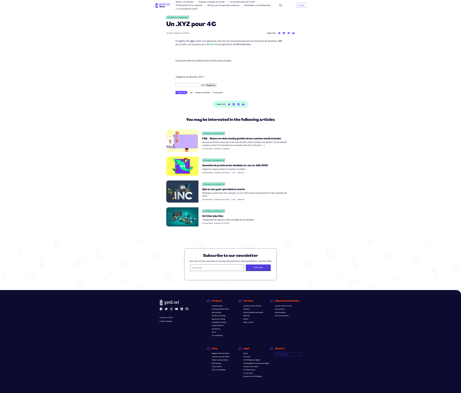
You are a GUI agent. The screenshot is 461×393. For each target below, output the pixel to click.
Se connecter (282, 354)
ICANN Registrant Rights (251, 360)
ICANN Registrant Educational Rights (256, 363)
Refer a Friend (248, 322)
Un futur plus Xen (212, 216)
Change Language (165, 321)
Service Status (280, 309)
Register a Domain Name (220, 353)
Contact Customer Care (283, 306)
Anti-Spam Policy (249, 370)
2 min (233, 172)
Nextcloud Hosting (218, 319)
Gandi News (208, 149)
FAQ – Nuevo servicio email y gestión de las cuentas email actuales (241, 139)
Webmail (246, 316)
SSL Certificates (217, 335)
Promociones (218, 92)
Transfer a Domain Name (220, 357)
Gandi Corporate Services (252, 306)
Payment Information (251, 366)
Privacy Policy (248, 373)
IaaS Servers (216, 329)
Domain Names (217, 306)
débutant (241, 172)
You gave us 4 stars (166, 317)
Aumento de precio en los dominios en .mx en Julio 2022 (235, 165)
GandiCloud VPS (217, 325)
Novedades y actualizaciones (177, 17)
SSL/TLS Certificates (219, 370)
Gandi (170, 33)
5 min (233, 199)
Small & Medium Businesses (253, 312)
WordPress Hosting (218, 316)
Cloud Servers (217, 366)
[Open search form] (280, 5)
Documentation (280, 312)
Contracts (246, 357)
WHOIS (245, 319)
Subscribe (258, 267)
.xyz (191, 92)
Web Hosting (216, 312)
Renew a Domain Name (220, 360)
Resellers (246, 309)
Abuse (245, 353)
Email (214, 332)
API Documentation (282, 316)
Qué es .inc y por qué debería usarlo (223, 189)
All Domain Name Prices (220, 309)
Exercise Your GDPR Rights (252, 376)
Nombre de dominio (203, 92)
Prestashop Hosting (219, 322)
